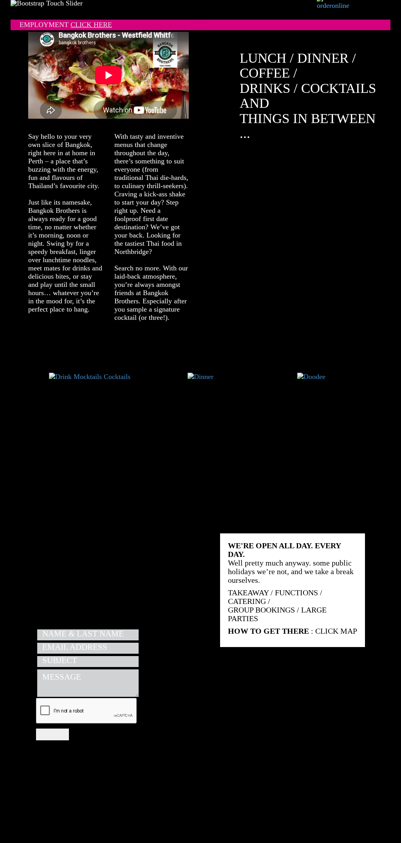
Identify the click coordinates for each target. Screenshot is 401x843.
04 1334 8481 (131, 572)
